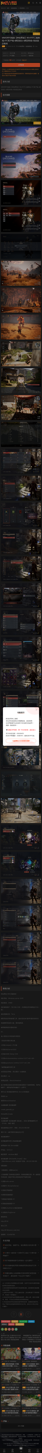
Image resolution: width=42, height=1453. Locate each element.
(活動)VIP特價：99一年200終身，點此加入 (21, 730)
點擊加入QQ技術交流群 (22, 741)
